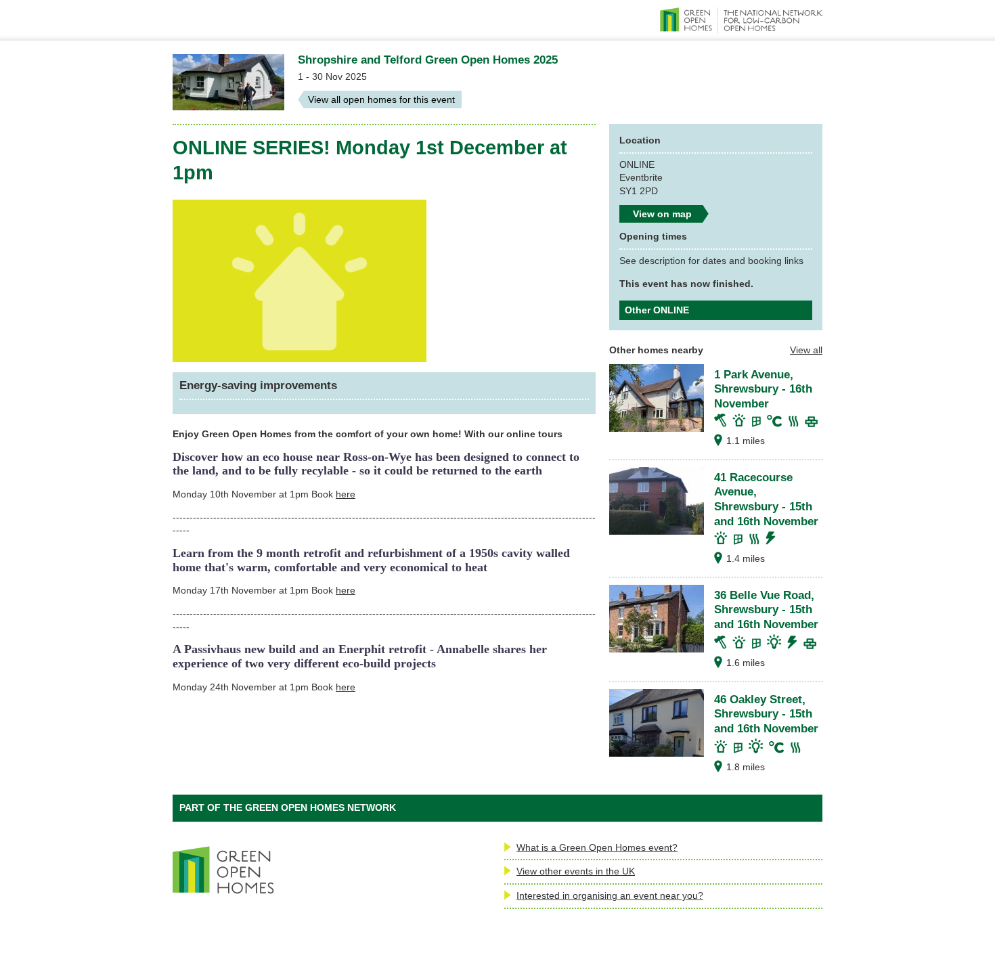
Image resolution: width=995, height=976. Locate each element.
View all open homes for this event (381, 99)
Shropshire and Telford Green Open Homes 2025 (428, 59)
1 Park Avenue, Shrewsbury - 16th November (763, 389)
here (345, 494)
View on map (662, 213)
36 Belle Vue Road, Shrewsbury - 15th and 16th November (766, 609)
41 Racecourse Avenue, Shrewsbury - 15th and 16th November (766, 499)
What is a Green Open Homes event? (597, 847)
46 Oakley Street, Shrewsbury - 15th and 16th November (766, 713)
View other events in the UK (575, 871)
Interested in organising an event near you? (609, 895)
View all (806, 350)
